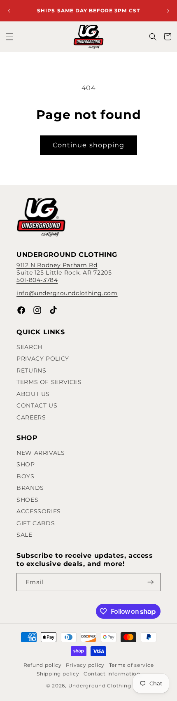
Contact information (112, 674)
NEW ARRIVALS (40, 452)
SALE (24, 534)
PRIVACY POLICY (42, 358)
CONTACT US (36, 405)
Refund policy (42, 665)
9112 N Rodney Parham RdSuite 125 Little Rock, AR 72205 (64, 268)
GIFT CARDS (35, 523)
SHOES (27, 499)
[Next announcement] (168, 11)
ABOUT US (33, 394)
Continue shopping (88, 145)
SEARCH (29, 347)
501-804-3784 (37, 280)
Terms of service (131, 665)
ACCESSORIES (38, 511)
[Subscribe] (150, 582)
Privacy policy (85, 665)
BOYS (25, 476)
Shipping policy (58, 674)
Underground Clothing (99, 686)
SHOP (25, 464)
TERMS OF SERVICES (49, 382)
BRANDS (30, 487)
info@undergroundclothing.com (67, 293)
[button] (9, 36)
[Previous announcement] (9, 11)
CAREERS (31, 417)
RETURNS (31, 370)
